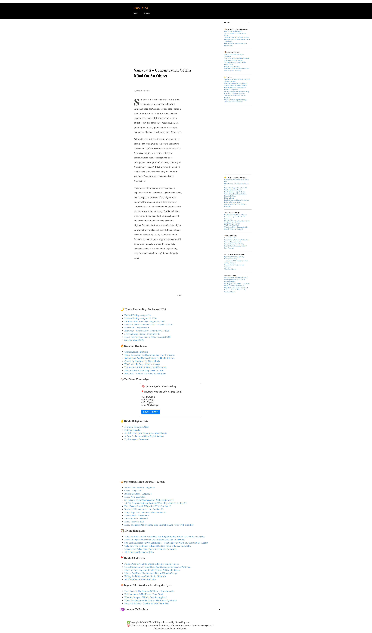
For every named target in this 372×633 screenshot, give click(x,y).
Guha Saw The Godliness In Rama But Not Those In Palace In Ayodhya (157, 545)
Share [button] (179, 295)
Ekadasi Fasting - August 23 (137, 315)
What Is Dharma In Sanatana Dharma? (236, 277)
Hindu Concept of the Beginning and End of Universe (149, 354)
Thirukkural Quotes (230, 269)
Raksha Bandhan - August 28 (138, 493)
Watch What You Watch (231, 225)
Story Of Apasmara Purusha (233, 242)
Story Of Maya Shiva (230, 238)
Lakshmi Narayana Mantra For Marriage (236, 200)
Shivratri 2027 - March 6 (136, 518)
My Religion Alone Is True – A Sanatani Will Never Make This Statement (236, 285)
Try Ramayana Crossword (136, 439)
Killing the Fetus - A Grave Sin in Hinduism (145, 576)
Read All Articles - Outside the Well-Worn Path (146, 603)
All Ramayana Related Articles (139, 552)
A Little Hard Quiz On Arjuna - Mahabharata (145, 433)
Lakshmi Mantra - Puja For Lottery (235, 192)
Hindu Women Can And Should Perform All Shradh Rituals (152, 569)
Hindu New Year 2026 (134, 496)
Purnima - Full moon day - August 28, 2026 (144, 321)
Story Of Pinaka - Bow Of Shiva (234, 244)
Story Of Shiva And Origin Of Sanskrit (236, 240)
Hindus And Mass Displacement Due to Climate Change (150, 573)
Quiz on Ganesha (132, 429)
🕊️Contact (146, 13)
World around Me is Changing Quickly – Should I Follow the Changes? (236, 228)
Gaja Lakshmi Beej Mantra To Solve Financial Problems (235, 195)
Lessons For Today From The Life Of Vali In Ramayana (150, 548)
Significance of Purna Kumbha (233, 60)
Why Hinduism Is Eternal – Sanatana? (236, 288)
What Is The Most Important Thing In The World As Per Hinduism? (235, 101)
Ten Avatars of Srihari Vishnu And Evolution (145, 367)
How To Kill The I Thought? (233, 31)
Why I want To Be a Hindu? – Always (142, 364)
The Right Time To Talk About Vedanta (236, 37)
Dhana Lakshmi (229, 198)
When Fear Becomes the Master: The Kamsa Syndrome (150, 600)
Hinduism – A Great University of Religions (145, 373)
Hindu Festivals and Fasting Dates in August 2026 (147, 336)
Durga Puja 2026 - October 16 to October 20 (145, 512)
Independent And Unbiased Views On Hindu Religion (149, 357)
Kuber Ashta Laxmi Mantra (232, 202)
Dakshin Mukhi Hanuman (232, 66)
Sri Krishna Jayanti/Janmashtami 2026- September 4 (149, 499)
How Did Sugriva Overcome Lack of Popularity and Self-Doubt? (154, 539)
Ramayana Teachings (230, 259)
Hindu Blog (141, 8)
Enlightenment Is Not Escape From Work (143, 594)
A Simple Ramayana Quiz (136, 426)
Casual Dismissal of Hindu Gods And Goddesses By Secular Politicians (157, 566)
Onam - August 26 (133, 490)
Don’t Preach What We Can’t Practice (235, 215)
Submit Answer (150, 411)
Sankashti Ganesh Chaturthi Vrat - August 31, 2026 (148, 324)
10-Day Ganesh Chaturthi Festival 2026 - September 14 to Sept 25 (155, 503)
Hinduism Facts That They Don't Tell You (143, 370)
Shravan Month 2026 (134, 339)
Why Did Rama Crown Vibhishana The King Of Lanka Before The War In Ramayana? (165, 536)
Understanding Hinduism (136, 351)
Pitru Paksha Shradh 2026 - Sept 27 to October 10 (147, 506)
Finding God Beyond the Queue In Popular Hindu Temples (151, 563)
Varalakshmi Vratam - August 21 (139, 487)
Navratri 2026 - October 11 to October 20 (143, 509)
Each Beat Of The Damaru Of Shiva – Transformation (149, 591)
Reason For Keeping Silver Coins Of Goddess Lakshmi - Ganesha (235, 189)
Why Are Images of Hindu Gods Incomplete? (145, 597)
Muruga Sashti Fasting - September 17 (142, 333)
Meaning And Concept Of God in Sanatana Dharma (234, 281)
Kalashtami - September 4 (136, 327)
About (135, 13)
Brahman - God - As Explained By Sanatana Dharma (235, 291)
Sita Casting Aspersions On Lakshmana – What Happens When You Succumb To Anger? (166, 542)
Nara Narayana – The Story (232, 70)
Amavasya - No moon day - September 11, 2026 (146, 330)
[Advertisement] (171, 35)
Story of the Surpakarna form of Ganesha (236, 58)
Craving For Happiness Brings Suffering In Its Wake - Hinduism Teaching (236, 92)
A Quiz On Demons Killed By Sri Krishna (144, 436)
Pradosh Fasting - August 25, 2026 (140, 318)
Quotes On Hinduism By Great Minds (142, 361)
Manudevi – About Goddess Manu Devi (236, 68)
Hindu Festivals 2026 (134, 521)
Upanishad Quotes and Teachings (234, 257)
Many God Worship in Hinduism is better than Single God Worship (237, 222)
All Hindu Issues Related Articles (140, 579)
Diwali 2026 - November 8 (136, 515)
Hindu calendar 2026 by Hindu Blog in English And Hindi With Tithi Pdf (158, 524)
